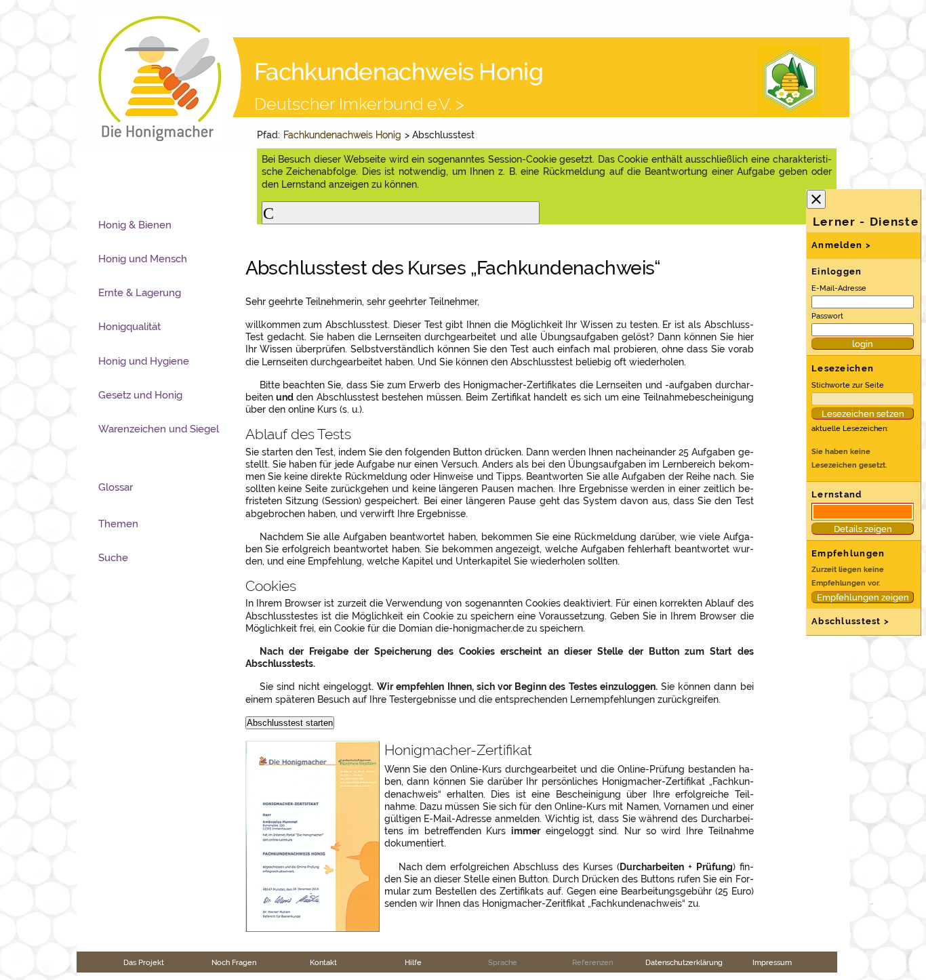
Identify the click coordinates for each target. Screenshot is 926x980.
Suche (113, 558)
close (816, 199)
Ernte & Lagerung (139, 293)
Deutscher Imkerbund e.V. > (359, 104)
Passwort (827, 316)
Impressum (772, 962)
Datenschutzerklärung (684, 962)
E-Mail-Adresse (838, 288)
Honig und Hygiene (143, 361)
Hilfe (413, 962)
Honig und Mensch (142, 259)
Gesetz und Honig (140, 395)
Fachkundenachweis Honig (342, 134)
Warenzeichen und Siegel (158, 429)
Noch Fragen (234, 962)
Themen (118, 524)
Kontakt (323, 962)
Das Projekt (143, 962)
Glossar (115, 487)
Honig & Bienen (135, 225)
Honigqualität (129, 327)
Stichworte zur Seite (847, 385)
